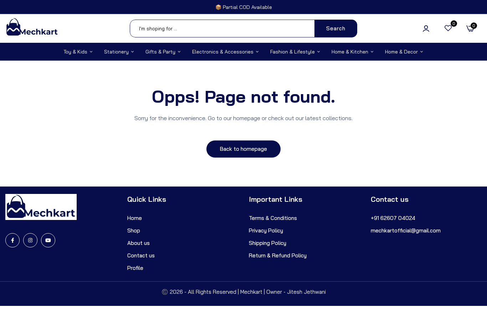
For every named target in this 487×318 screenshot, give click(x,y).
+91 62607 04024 (393, 218)
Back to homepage (243, 148)
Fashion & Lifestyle (292, 51)
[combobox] (243, 28)
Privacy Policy (266, 230)
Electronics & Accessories (222, 51)
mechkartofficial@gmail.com (406, 230)
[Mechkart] (32, 28)
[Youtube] (48, 240)
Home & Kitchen (350, 51)
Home (134, 218)
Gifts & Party (160, 51)
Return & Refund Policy (278, 255)
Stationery (116, 51)
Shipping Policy (267, 243)
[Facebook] (12, 240)
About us (138, 243)
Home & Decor (401, 51)
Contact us (141, 255)
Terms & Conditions (273, 218)
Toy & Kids (75, 51)
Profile (135, 268)
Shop (133, 230)
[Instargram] (30, 240)
